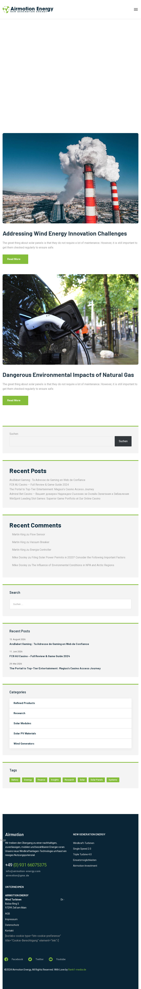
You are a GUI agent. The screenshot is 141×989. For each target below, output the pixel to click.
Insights (55, 780)
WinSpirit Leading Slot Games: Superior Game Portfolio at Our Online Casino (54, 498)
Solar (82, 780)
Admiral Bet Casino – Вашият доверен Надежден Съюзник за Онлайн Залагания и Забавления (69, 494)
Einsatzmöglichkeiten (84, 860)
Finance (41, 780)
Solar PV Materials (25, 733)
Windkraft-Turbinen (83, 843)
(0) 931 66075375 (26, 864)
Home (6, 89)
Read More (13, 259)
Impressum (11, 919)
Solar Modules (22, 723)
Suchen (13, 433)
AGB (7, 913)
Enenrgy (28, 780)
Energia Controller (40, 549)
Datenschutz (12, 925)
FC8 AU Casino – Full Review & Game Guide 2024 (39, 484)
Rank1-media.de (77, 969)
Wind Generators (24, 743)
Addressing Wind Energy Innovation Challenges (65, 233)
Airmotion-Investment (85, 865)
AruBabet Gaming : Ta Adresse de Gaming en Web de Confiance (47, 480)
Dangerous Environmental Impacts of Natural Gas (68, 374)
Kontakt (9, 930)
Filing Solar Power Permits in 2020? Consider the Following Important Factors (78, 557)
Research (19, 713)
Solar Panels (97, 780)
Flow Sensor (37, 534)
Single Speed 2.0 (82, 848)
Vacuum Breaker (39, 542)
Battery (15, 780)
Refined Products (24, 703)
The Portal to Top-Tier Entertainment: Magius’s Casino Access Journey (51, 489)
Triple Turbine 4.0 (82, 854)
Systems (113, 780)
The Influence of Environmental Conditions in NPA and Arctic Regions (73, 565)
